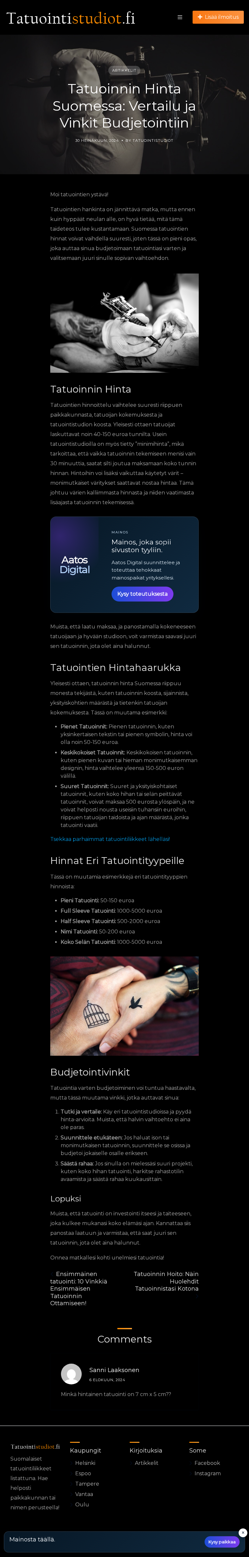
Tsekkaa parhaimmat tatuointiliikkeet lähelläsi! (110, 839)
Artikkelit (124, 70)
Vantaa (84, 1494)
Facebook (207, 1463)
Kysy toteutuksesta (142, 594)
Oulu (82, 1505)
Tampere (87, 1484)
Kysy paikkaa (222, 1541)
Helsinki (85, 1463)
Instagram (208, 1473)
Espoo (83, 1473)
